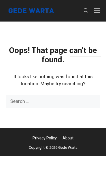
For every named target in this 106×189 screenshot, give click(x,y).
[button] (86, 11)
